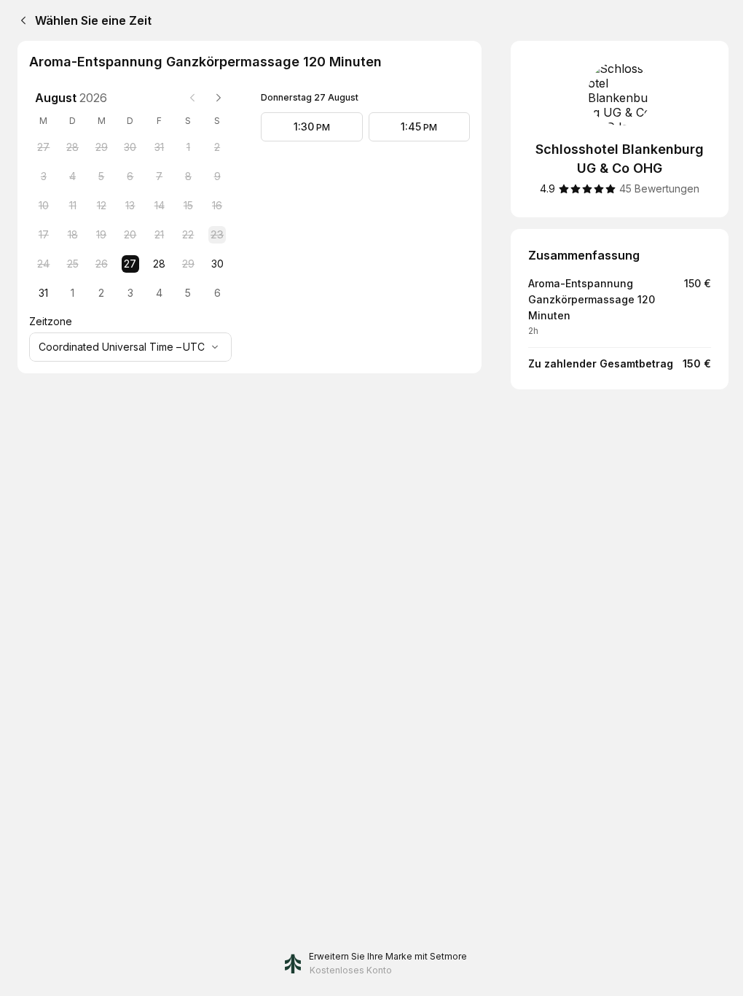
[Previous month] (192, 97)
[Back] (20, 20)
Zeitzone (50, 321)
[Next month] (218, 97)
